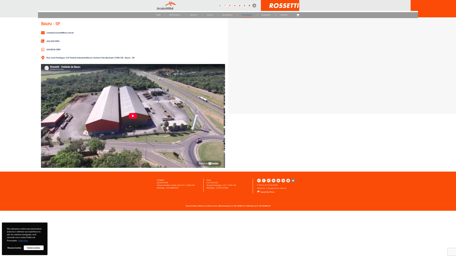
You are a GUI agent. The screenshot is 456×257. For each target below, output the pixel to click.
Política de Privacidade (267, 185)
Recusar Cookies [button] (14, 248)
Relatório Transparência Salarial (271, 188)
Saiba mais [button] (23, 241)
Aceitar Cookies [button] (33, 248)
